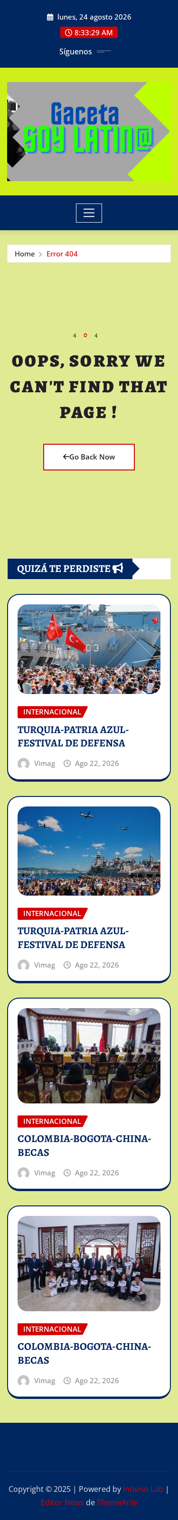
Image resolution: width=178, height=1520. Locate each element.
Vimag (44, 763)
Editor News (62, 1502)
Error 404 (62, 253)
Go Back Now (92, 456)
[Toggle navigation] (89, 213)
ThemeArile (117, 1502)
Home (25, 253)
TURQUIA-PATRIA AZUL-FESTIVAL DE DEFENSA (73, 737)
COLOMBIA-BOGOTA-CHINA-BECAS (84, 1146)
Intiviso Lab (143, 1489)
